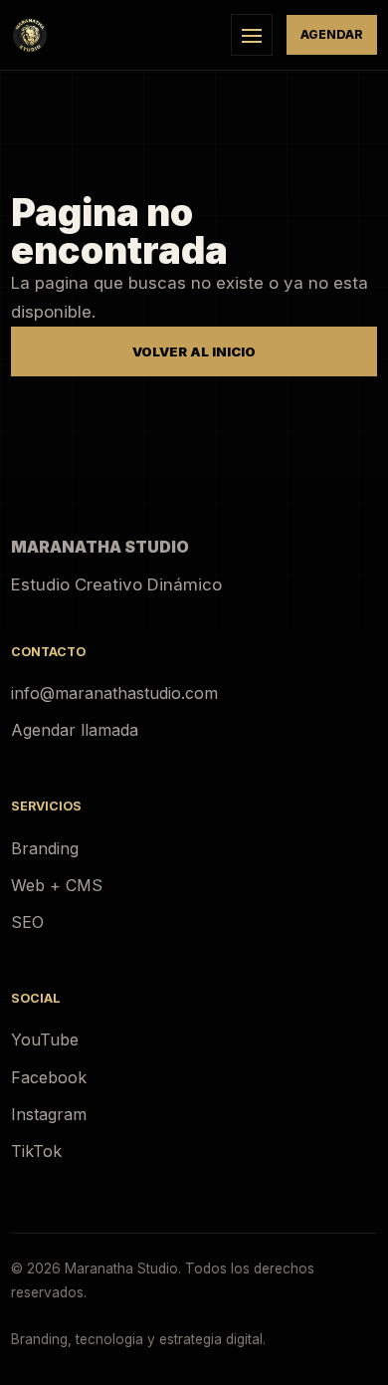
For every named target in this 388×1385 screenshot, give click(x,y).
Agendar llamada (74, 730)
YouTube (45, 1039)
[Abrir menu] (252, 35)
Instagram (49, 1114)
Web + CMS (56, 885)
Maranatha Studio (100, 547)
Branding (45, 848)
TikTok (36, 1151)
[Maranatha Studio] (114, 35)
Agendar (331, 34)
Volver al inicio (194, 351)
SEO (27, 922)
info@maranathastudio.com (114, 693)
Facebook (49, 1077)
